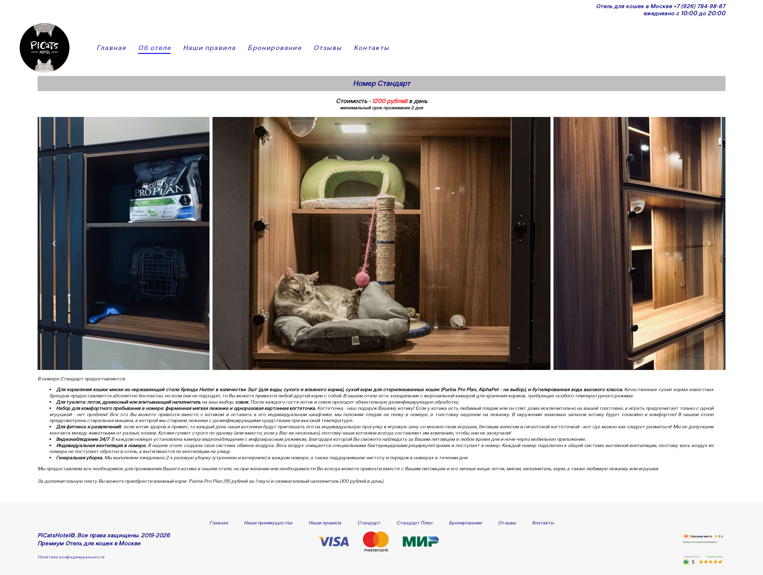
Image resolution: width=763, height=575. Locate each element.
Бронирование (274, 47)
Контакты (372, 47)
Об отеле (154, 47)
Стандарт (368, 523)
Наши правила (209, 47)
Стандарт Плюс (414, 523)
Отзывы (328, 47)
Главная (111, 47)
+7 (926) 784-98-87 (699, 6)
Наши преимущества (268, 523)
